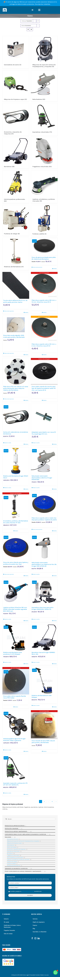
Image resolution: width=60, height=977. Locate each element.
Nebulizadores (10, 845)
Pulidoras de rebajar (12, 861)
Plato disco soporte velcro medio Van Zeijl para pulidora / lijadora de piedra (44, 519)
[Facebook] (32, 938)
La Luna (47, 975)
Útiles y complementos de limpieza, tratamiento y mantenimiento (23, 871)
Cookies (38, 975)
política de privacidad (27, 891)
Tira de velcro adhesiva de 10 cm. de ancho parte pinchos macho (15, 301)
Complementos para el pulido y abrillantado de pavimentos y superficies (25, 834)
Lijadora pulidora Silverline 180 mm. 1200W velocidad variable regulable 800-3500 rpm (15, 609)
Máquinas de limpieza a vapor (14, 843)
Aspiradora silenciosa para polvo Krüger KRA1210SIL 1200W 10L (42, 608)
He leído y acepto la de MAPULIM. (26, 891)
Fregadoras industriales (13, 855)
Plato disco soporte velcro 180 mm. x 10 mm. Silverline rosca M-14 (44, 301)
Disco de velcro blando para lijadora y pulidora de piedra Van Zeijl (15, 563)
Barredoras (10, 853)
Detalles (55, 268)
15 (52, 801)
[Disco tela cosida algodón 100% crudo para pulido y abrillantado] (15, 325)
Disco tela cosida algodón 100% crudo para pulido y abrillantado (14, 336)
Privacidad (32, 975)
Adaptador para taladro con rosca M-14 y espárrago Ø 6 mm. (44, 433)
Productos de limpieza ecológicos (14, 825)
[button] (55, 972)
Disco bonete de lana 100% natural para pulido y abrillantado (43, 741)
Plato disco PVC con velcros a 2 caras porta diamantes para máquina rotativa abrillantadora (15, 388)
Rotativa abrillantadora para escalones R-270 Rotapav (12, 653)
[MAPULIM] (4, 8)
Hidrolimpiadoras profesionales (15, 857)
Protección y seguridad (11, 828)
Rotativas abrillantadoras (13, 865)
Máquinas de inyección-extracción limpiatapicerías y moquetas (23, 841)
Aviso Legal (26, 975)
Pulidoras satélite (11, 863)
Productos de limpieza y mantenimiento (16, 831)
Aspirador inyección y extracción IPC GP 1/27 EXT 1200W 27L (15, 784)
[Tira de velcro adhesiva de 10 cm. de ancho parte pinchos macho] (15, 285)
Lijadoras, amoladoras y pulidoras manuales (18, 859)
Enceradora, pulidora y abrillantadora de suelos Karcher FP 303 (15, 522)
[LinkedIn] (39, 938)
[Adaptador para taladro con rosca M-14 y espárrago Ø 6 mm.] (44, 417)
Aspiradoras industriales (13, 851)
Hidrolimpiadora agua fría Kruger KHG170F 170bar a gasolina (14, 739)
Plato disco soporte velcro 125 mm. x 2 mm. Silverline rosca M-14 (44, 345)
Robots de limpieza (12, 847)
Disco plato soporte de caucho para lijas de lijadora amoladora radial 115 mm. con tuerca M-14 (44, 388)
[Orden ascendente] (38, 21)
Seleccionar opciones (37, 267)
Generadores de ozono (12, 839)
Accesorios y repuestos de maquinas (16, 849)
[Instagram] (35, 938)
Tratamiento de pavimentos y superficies (16, 868)
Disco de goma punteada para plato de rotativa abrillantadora (44, 258)
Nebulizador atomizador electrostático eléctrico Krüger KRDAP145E (42, 477)
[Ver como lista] (31, 29)
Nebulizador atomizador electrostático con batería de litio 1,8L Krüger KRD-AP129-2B (44, 564)
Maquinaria (8, 837)
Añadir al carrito (7, 442)
